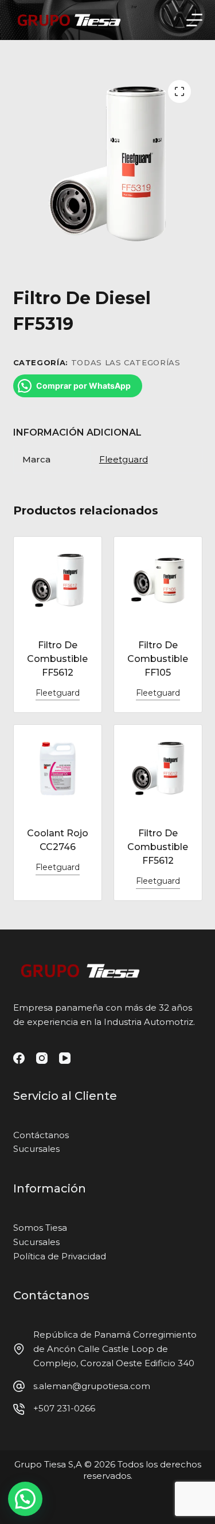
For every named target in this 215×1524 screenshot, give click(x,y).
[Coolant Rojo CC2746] (57, 768)
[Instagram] (42, 1058)
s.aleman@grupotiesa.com (91, 1386)
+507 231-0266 (64, 1408)
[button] (25, 1499)
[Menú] (194, 20)
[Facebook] (19, 1058)
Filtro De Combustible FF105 (157, 659)
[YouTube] (65, 1058)
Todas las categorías (126, 362)
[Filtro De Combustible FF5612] (57, 580)
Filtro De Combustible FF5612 (57, 659)
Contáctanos (41, 1135)
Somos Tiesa (40, 1227)
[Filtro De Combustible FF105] (158, 580)
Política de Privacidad (59, 1256)
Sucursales (36, 1148)
